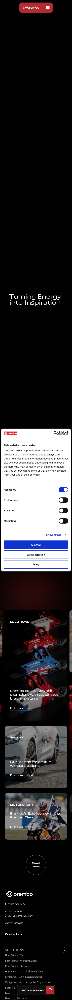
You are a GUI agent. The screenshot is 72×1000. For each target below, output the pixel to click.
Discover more (21, 708)
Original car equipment (23, 976)
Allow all (36, 544)
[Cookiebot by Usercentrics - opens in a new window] (53, 433)
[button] (47, 7)
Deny (36, 564)
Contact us (13, 934)
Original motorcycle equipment (29, 982)
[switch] (63, 500)
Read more (36, 865)
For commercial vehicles (24, 971)
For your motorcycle (21, 960)
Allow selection (36, 554)
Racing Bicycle (16, 998)
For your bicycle (17, 966)
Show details (53, 534)
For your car (15, 955)
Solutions (14, 950)
